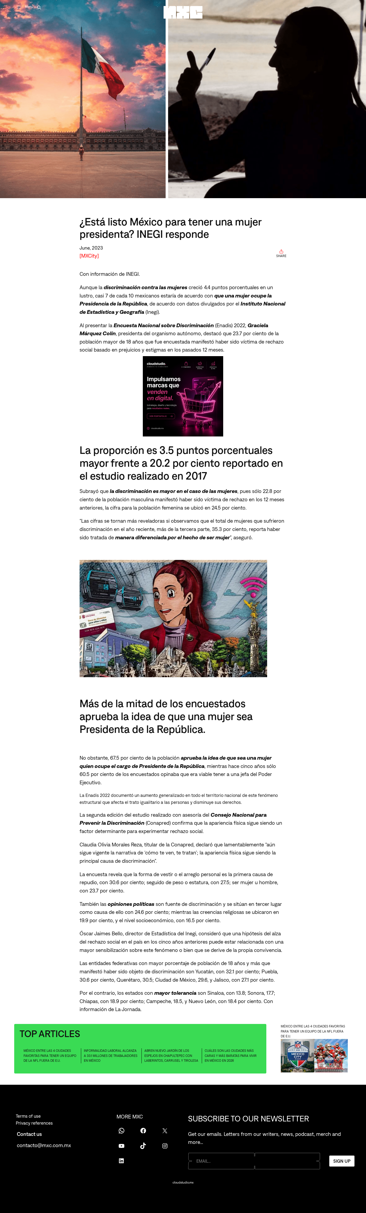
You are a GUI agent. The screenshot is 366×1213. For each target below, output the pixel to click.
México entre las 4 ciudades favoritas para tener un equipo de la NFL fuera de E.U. (50, 1056)
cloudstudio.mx (183, 1182)
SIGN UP (341, 1160)
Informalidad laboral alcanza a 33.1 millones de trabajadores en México (110, 1056)
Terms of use (28, 1116)
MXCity (89, 256)
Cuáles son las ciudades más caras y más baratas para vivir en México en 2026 (231, 1056)
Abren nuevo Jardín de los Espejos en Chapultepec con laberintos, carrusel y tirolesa (171, 1056)
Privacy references (34, 1123)
